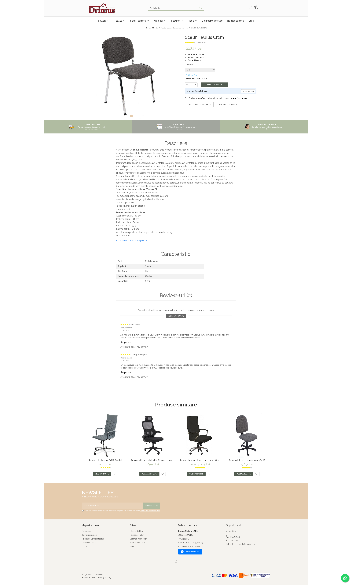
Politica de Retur (137, 535)
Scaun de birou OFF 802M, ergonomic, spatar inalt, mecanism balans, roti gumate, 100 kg (105, 460)
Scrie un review (176, 316)
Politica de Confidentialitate (150, 511)
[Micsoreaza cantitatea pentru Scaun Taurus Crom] (187, 84)
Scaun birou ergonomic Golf (247, 460)
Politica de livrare (89, 543)
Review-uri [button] (176, 295)
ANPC (132, 546)
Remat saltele (235, 20)
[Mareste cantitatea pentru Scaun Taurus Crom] (196, 84)
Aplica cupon (248, 91)
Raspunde (125, 342)
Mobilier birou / (166, 28)
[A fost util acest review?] (146, 347)
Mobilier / (156, 28)
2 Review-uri (202, 42)
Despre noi (86, 531)
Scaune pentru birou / (181, 28)
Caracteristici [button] (176, 254)
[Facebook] (176, 562)
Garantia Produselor (138, 539)
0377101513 (234, 537)
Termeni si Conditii (89, 535)
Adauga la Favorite (200, 104)
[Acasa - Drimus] (102, 8)
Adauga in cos (214, 85)
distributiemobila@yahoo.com (242, 544)
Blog (251, 20)
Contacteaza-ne (192, 552)
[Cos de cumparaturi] (261, 7)
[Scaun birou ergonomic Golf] (247, 435)
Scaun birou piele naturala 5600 (199, 460)
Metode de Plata (136, 531)
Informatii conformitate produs (131, 240)
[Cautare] (201, 8)
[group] (131, 75)
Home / (148, 28)
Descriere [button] (176, 143)
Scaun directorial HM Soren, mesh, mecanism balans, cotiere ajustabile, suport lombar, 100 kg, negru (152, 460)
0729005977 (234, 540)
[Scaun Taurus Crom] (131, 75)
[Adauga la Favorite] (115, 474)
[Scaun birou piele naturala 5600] (200, 435)
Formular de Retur (137, 543)
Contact (85, 546)
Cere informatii (229, 104)
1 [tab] (131, 116)
